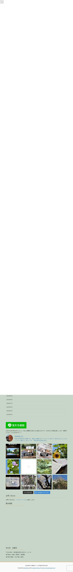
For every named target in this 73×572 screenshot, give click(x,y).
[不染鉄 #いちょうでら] (13, 451)
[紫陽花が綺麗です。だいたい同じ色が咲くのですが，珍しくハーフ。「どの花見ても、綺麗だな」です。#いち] (13, 466)
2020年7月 (9, 403)
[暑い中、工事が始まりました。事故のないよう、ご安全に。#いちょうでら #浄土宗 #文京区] (28, 451)
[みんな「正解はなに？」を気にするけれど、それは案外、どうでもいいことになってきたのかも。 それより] (13, 482)
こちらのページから (21, 499)
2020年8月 (9, 399)
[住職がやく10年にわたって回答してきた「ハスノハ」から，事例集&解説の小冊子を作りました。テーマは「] (28, 466)
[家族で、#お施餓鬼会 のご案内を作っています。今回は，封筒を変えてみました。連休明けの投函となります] (60, 466)
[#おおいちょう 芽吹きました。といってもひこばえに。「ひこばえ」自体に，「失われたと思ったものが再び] (28, 482)
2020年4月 (9, 414)
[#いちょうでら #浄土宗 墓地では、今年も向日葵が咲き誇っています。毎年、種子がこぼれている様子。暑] (60, 451)
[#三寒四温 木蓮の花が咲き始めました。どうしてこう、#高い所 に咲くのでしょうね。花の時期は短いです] (60, 482)
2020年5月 (9, 411)
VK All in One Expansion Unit (48, 568)
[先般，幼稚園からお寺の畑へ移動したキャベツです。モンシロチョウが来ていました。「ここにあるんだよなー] (44, 466)
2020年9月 (9, 396)
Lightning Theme (36, 568)
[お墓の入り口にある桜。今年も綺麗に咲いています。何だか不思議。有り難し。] (44, 482)
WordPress (26, 568)
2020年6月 (9, 407)
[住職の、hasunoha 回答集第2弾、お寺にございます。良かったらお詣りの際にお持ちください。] (44, 451)
